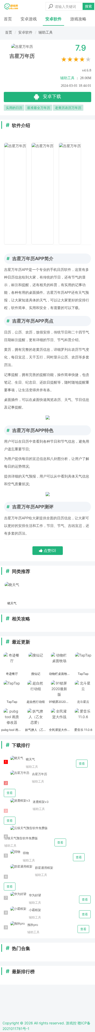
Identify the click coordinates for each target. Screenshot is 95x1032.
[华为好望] (15, 894)
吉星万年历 (39, 774)
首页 (8, 18)
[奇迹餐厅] (12, 661)
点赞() (49, 550)
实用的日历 (14, 108)
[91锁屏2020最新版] (59, 689)
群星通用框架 (44, 868)
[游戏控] (11, 6)
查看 (82, 763)
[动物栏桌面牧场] (59, 661)
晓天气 (30, 759)
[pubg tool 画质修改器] (12, 717)
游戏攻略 (78, 18)
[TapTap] (83, 661)
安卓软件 (53, 18)
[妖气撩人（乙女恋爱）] (35, 717)
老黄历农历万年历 (68, 108)
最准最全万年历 (38, 108)
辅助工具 (46, 32)
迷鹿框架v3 (41, 802)
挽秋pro (32, 925)
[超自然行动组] (35, 689)
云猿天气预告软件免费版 (21, 838)
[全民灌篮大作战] (59, 717)
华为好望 (35, 895)
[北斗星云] (83, 689)
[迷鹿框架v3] (17, 800)
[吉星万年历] (17, 773)
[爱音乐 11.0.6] (83, 717)
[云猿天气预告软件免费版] (26, 828)
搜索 (88, 6)
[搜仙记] (35, 661)
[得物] (12, 852)
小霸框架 (35, 910)
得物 (26, 853)
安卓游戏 (29, 18)
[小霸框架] (15, 909)
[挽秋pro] (14, 923)
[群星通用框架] (18, 866)
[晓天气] (12, 591)
